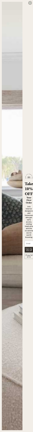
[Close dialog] (30, 2)
